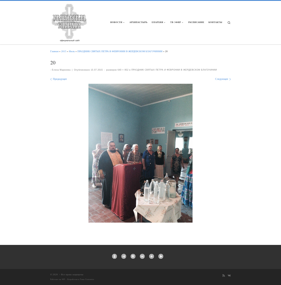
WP (63, 279)
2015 (63, 51)
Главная (54, 51)
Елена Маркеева (61, 70)
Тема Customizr (87, 279)
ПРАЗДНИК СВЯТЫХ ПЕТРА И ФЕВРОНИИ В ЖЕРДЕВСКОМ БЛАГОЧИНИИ (119, 51)
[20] (140, 153)
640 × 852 (122, 70)
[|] (69, 21)
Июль (72, 51)
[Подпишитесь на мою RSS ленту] (223, 276)
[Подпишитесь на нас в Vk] (229, 276)
